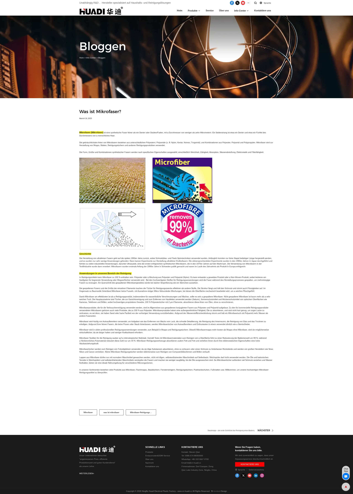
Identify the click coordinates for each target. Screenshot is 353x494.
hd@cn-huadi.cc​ (194, 463)
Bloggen (101, 58)
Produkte (192, 11)
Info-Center (240, 11)
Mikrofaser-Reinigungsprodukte (143, 412)
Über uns (224, 10)
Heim (179, 10)
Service (210, 10)
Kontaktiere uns (262, 10)
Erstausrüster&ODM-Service (157, 456)
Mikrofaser (88, 412)
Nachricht (149, 463)
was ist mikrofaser (111, 412)
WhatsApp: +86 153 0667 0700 (195, 459)
